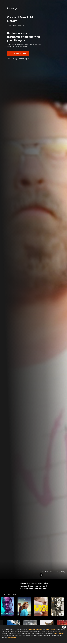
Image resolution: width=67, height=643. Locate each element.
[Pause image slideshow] (41, 575)
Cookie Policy (11, 637)
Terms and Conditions (35, 629)
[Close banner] (64, 627)
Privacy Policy (50, 629)
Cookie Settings (58, 633)
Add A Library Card (18, 53)
